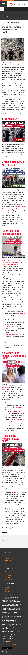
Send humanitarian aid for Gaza (13, 163)
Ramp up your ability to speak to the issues (14, 355)
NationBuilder (13, 644)
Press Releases (9, 579)
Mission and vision (10, 558)
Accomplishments (15, 22)
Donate (7, 587)
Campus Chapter (9, 594)
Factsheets (8, 572)
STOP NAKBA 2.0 (11, 119)
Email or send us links (11, 334)
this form (14, 492)
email (9, 641)
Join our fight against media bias (11, 232)
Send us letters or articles (12, 343)
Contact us (8, 562)
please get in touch (10, 326)
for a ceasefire (18, 419)
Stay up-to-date (10, 403)
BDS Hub (7, 577)
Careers (7, 563)
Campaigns (8, 591)
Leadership (8, 560)
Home (3, 22)
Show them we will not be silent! (12, 157)
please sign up (21, 313)
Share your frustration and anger (10, 438)
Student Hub (8, 575)
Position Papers (9, 573)
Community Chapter (10, 593)
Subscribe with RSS (10, 539)
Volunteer (7, 589)
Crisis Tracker (19, 407)
